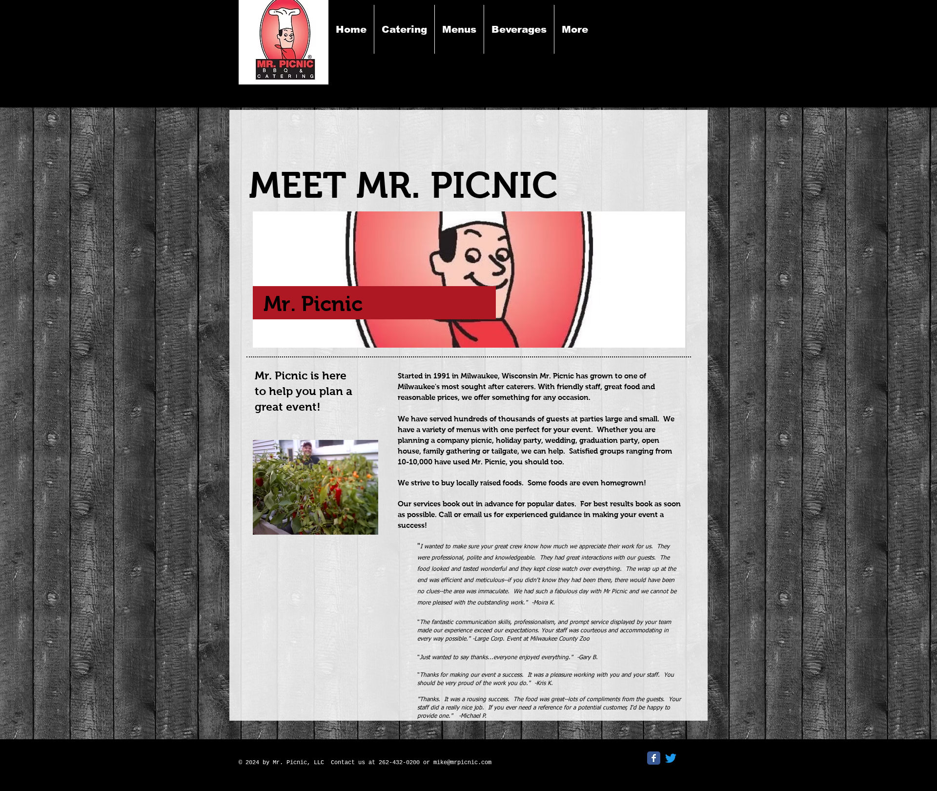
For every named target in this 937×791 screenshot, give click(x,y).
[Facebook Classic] (653, 758)
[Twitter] (670, 758)
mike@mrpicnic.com (462, 762)
